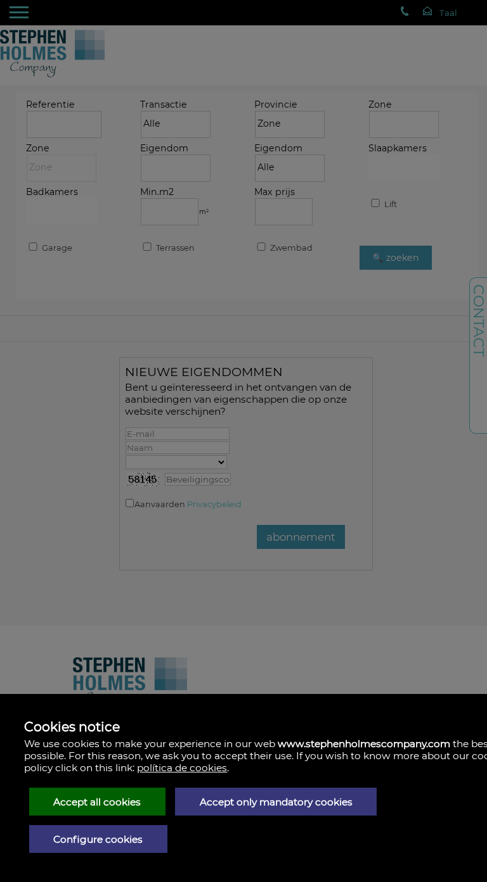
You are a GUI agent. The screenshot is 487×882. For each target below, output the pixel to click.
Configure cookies (98, 839)
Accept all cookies (97, 802)
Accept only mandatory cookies (276, 802)
